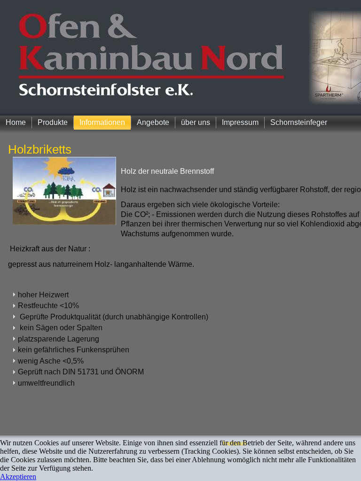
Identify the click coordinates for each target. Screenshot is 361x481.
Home (16, 122)
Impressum (240, 122)
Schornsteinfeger (298, 122)
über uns (195, 122)
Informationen (102, 122)
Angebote (153, 122)
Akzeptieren (18, 477)
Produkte (53, 122)
